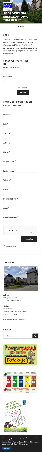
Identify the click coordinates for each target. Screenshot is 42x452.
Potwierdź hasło (10, 217)
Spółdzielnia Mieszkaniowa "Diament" (15, 17)
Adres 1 (7, 133)
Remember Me (22, 88)
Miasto (6, 152)
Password (7, 77)
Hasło (6, 208)
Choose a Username (12, 105)
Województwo (9, 161)
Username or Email (11, 67)
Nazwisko (8, 114)
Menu (22, 27)
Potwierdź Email (10, 198)
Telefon (7, 180)
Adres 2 (6, 143)
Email (6, 189)
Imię (5, 124)
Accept (6, 448)
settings (25, 444)
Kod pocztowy (10, 170)
